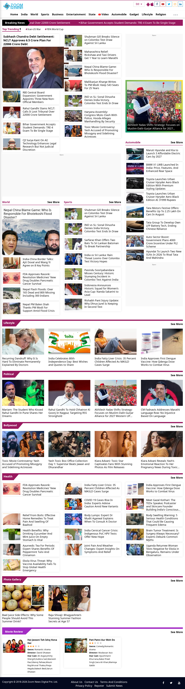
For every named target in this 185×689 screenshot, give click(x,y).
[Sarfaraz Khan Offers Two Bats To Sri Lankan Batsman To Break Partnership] (73, 244)
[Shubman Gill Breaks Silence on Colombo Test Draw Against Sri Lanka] (73, 40)
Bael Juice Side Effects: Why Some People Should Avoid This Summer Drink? (22, 618)
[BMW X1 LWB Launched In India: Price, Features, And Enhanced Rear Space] (135, 168)
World (34, 14)
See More (53, 202)
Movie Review (14, 631)
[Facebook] (157, 4)
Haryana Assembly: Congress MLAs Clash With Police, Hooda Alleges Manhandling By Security (100, 116)
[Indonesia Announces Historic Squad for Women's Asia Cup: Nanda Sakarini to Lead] (73, 289)
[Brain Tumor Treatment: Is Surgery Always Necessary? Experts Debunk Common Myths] (135, 534)
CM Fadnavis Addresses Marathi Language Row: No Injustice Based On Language (160, 413)
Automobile (119, 14)
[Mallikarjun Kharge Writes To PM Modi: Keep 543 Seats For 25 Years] (73, 86)
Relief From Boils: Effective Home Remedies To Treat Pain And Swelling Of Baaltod (39, 519)
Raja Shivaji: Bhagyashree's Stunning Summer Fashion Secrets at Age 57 (64, 618)
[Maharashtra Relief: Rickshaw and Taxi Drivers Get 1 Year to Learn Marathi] (73, 55)
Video (105, 14)
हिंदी (138, 4)
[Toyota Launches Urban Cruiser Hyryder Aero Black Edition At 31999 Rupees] (135, 197)
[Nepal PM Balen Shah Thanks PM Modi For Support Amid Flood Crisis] (11, 308)
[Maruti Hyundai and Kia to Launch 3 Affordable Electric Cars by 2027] (135, 154)
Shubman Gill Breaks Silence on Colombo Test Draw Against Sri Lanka (101, 40)
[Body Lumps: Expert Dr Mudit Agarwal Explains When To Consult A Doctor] (73, 519)
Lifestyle (147, 14)
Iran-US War (33, 29)
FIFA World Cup (54, 29)
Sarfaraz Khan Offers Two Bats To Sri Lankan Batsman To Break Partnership (101, 243)
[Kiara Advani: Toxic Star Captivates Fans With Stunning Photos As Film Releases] (116, 443)
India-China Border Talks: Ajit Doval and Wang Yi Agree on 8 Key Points (38, 262)
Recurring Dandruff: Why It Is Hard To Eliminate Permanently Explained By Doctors (21, 361)
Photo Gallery (12, 579)
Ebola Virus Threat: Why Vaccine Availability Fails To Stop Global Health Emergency (39, 565)
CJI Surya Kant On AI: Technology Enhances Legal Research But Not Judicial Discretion (39, 144)
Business (57, 14)
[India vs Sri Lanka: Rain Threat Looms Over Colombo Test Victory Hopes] (73, 259)
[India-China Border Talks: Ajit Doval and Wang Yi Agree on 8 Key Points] (11, 263)
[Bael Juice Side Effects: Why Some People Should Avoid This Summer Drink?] (23, 597)
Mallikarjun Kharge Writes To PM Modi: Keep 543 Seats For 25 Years (101, 85)
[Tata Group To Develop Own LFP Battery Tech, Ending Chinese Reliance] (135, 226)
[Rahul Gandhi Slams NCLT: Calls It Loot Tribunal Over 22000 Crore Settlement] (11, 112)
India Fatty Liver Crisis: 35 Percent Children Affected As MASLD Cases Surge (115, 361)
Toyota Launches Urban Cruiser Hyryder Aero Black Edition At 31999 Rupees (162, 196)
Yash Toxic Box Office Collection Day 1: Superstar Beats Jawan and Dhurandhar (68, 464)
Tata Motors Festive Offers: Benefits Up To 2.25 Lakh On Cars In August (163, 211)
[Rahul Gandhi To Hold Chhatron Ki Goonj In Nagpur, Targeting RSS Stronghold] (69, 392)
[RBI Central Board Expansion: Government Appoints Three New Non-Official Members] (11, 96)
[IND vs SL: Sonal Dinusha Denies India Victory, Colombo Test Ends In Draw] (73, 101)
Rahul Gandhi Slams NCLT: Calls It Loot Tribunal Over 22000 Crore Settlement (39, 111)
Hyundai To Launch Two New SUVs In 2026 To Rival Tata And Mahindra (163, 254)
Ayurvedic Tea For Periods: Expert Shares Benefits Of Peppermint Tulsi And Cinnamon (39, 550)
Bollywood (10, 425)
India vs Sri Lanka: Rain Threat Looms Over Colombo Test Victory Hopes (102, 258)
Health (8, 476)
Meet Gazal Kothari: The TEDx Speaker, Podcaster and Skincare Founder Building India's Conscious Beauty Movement (162, 504)
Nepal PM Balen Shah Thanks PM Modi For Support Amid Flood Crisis (39, 307)
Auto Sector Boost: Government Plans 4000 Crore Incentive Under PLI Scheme (161, 241)
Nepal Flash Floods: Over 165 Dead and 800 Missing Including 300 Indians (39, 292)
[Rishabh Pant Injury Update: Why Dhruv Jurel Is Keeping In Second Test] (73, 304)
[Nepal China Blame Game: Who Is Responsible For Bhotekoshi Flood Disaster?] (73, 71)
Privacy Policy (84, 685)
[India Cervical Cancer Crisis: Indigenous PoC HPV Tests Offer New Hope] (73, 534)
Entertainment (76, 14)
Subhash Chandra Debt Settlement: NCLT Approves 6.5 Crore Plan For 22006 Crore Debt (28, 40)
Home (14, 14)
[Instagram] (175, 4)
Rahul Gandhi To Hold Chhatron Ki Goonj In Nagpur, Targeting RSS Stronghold (69, 413)
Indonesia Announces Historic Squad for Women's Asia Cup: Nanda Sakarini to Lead (101, 289)
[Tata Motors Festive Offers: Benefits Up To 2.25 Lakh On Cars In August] (135, 212)
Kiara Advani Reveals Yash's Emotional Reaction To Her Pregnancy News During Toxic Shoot (159, 464)
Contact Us (91, 682)
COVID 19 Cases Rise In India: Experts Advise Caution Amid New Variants (101, 503)
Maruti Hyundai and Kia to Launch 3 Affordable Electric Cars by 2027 (163, 153)
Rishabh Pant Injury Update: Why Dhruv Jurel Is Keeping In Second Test (101, 303)
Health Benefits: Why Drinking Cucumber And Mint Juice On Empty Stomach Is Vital (37, 535)
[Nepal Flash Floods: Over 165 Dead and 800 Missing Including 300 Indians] (11, 293)
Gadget (134, 14)
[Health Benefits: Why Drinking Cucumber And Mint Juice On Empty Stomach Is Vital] (11, 534)
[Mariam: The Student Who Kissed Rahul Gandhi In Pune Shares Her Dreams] (23, 392)
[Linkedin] (180, 4)
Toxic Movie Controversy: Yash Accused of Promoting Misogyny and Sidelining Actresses (101, 131)
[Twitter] (169, 4)
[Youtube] (162, 4)
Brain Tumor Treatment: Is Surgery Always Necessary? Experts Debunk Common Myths (162, 535)
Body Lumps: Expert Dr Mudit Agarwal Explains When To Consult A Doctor (100, 518)
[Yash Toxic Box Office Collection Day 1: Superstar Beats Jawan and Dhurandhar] (69, 443)
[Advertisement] (61, 176)
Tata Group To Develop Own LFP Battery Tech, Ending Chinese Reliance (163, 225)
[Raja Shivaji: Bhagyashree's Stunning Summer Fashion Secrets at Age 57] (69, 597)
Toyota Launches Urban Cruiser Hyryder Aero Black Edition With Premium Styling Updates (162, 183)
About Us (76, 682)
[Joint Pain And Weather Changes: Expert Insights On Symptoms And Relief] (73, 549)
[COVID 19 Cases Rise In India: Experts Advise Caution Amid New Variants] (73, 504)
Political (9, 374)
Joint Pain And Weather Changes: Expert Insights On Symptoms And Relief (101, 548)
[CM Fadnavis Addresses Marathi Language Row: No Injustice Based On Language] (162, 392)
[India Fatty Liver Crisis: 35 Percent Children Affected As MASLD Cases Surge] (116, 341)
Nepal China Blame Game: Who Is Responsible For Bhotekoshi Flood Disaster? (101, 70)
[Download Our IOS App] (152, 4)
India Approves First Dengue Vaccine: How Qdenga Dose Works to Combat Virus (158, 361)
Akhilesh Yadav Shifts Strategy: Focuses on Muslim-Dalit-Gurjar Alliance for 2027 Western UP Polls (114, 413)
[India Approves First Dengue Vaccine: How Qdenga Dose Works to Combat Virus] (162, 341)
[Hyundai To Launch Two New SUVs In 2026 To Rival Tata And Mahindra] (135, 255)
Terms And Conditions (113, 682)
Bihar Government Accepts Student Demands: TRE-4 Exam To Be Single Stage (97, 22)
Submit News (114, 685)
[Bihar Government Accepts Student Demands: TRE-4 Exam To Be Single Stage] (11, 128)
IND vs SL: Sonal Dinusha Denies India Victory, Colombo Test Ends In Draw (101, 100)
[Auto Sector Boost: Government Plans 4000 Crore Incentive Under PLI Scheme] (135, 241)
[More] (176, 14)
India (24, 14)
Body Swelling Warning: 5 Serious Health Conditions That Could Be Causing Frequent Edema (162, 519)
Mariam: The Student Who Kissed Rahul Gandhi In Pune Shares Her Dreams (22, 413)
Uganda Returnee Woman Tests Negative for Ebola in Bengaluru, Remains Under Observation (162, 550)
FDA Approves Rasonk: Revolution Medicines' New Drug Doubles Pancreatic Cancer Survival (39, 278)
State (92, 14)
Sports (45, 14)
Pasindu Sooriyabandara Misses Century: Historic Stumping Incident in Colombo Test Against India (101, 274)
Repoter (99, 685)
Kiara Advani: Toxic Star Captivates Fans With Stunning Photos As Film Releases (113, 464)
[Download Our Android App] (148, 4)
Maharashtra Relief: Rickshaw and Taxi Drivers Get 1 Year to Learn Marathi (101, 55)
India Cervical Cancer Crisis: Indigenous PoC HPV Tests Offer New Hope (101, 533)
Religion (161, 14)
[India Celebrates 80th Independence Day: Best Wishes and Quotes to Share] (69, 341)
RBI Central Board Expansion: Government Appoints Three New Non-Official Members (38, 97)
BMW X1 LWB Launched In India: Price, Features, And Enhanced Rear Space (162, 168)
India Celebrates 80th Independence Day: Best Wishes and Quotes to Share (68, 361)
